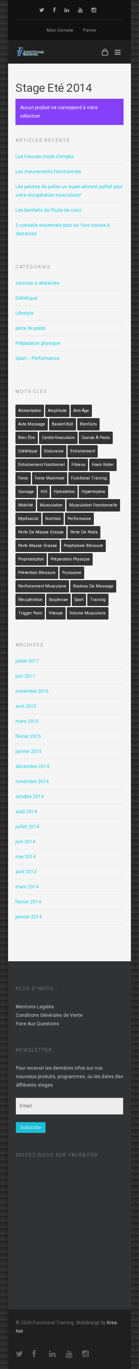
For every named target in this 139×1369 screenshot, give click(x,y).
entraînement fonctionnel (41, 464)
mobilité (25, 505)
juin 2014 (25, 841)
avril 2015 (25, 706)
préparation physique (70, 559)
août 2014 (26, 811)
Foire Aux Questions (37, 1023)
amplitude (57, 410)
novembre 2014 (32, 781)
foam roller (103, 464)
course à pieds (95, 437)
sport (79, 599)
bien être (26, 437)
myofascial (28, 518)
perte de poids (30, 328)
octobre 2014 (29, 796)
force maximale (49, 478)
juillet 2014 (27, 826)
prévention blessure (37, 572)
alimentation (29, 410)
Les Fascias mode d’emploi (44, 156)
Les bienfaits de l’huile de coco (48, 210)
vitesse (56, 613)
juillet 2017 (27, 661)
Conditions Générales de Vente (49, 1015)
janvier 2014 (28, 917)
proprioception (31, 559)
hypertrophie (93, 491)
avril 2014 (25, 871)
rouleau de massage (93, 586)
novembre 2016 (32, 691)
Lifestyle (24, 313)
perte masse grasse (37, 545)
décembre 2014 (32, 766)
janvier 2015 (28, 751)
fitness (78, 464)
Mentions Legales (35, 1006)
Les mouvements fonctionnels (48, 171)
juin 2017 (25, 676)
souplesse (58, 599)
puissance (71, 572)
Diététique (26, 298)
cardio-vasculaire (58, 437)
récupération (30, 599)
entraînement (82, 451)
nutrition (53, 518)
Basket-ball (62, 424)
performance (79, 518)
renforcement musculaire (42, 586)
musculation (51, 505)
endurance (54, 451)
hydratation (64, 491)
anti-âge (81, 410)
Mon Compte (60, 30)
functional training (89, 478)
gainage (26, 491)
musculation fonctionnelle (93, 505)
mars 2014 (27, 887)
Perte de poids (84, 532)
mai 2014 (25, 856)
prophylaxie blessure (83, 545)
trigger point (30, 613)
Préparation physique (37, 343)
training (98, 599)
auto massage (31, 424)
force (23, 478)
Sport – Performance (37, 358)
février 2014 (28, 902)
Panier (90, 30)
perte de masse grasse (41, 532)
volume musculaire (88, 613)
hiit (44, 491)
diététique (27, 451)
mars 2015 (27, 721)
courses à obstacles (37, 283)
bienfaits (88, 424)
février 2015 (28, 736)
